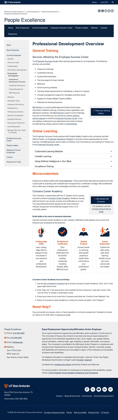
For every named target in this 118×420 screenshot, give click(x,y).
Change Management (16, 89)
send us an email (63, 314)
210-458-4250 (18, 333)
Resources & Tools (14, 162)
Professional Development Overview (15, 14)
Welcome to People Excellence (14, 12)
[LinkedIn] (99, 10)
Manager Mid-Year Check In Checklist (17, 131)
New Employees (22, 27)
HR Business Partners (16, 112)
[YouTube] (102, 10)
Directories (87, 395)
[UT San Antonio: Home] (12, 2)
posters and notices (63, 364)
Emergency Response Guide (54, 412)
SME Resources (14, 93)
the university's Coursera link (55, 283)
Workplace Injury (14, 101)
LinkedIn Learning (43, 156)
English (80, 360)
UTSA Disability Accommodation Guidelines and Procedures (73, 372)
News (94, 2)
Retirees (94, 27)
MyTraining (37, 107)
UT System (105, 412)
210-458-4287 (16, 337)
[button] (113, 2)
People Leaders (81, 27)
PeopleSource (13, 108)
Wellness (11, 97)
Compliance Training (44, 166)
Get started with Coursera (102, 200)
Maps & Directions (72, 395)
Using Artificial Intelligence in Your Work (53, 161)
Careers (104, 27)
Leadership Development (17, 85)
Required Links (93, 412)
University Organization (104, 395)
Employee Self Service (16, 104)
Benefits (10, 59)
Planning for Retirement (16, 123)
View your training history (102, 112)
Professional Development (49, 12)
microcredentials (65, 180)
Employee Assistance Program (60, 139)
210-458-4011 (21, 398)
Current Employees (32, 12)
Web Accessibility (80, 412)
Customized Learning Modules (49, 151)
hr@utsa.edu (17, 342)
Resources (12, 34)
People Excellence (24, 19)
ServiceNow (72, 124)
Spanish (88, 360)
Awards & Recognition (16, 115)
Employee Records (14, 119)
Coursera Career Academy (59, 198)
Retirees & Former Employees (14, 151)
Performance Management (17, 70)
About (10, 27)
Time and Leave (13, 62)
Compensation (13, 66)
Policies (69, 412)
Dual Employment (14, 126)
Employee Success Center (61, 27)
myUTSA (104, 2)
